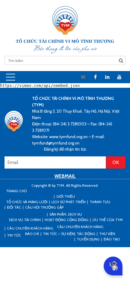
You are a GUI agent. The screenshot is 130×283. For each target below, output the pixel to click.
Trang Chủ (16, 191)
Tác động (86, 233)
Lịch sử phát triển (68, 201)
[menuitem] (83, 77)
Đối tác (14, 207)
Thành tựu (99, 201)
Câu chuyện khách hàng (80, 226)
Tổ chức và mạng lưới (26, 201)
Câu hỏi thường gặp (44, 207)
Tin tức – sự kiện (58, 233)
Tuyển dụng (88, 239)
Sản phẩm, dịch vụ (65, 214)
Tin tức (14, 235)
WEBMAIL (65, 176)
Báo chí (32, 233)
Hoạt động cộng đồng (67, 219)
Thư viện (107, 233)
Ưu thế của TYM (108, 219)
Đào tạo (112, 239)
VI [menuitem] (83, 77)
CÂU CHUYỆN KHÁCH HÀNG (30, 228)
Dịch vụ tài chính (25, 219)
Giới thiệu (65, 196)
